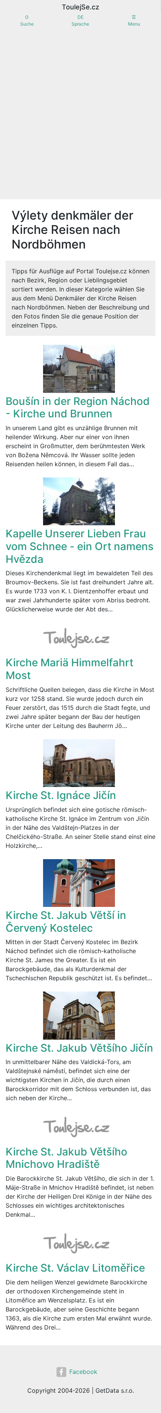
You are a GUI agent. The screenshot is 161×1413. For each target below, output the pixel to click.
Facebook (83, 1371)
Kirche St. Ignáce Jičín (61, 795)
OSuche (27, 20)
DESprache (80, 20)
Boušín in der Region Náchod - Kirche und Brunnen (78, 407)
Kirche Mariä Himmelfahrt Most (69, 669)
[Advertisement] (80, 115)
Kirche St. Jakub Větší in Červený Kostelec (66, 921)
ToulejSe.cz (80, 7)
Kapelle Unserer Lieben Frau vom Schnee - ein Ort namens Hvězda (80, 546)
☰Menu (134, 20)
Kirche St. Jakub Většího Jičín (79, 1048)
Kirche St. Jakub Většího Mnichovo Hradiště (66, 1158)
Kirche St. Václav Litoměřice (75, 1267)
